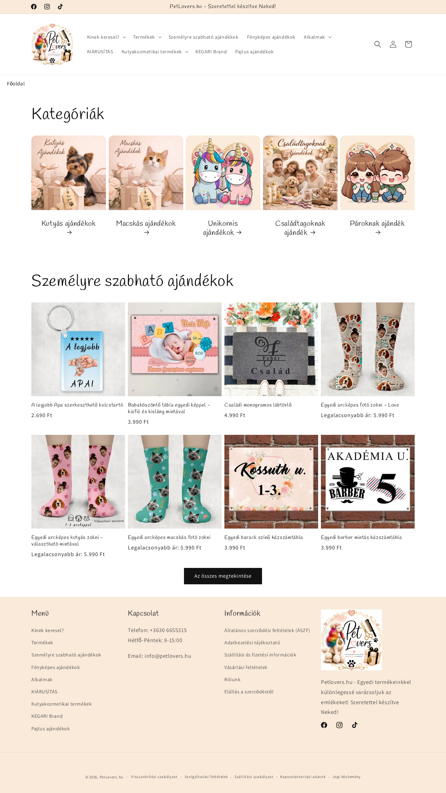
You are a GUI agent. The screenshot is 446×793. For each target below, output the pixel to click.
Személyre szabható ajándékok (66, 655)
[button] (106, 37)
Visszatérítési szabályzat (154, 776)
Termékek (42, 642)
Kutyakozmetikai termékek (61, 704)
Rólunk (232, 679)
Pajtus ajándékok (50, 728)
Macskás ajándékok (146, 223)
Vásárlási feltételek (246, 667)
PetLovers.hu (111, 777)
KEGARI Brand (47, 716)
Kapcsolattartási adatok (302, 776)
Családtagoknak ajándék (300, 228)
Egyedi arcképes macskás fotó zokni (169, 537)
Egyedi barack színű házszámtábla (263, 537)
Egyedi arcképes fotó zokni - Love (360, 405)
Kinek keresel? (47, 630)
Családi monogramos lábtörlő (258, 405)
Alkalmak (42, 679)
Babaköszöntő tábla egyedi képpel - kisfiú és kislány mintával (169, 408)
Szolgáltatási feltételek (206, 776)
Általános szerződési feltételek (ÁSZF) (267, 630)
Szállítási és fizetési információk (260, 655)
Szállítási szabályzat (254, 776)
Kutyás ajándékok (68, 223)
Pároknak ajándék (377, 223)
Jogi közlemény (346, 776)
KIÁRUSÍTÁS (44, 691)
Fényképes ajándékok (55, 667)
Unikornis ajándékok (220, 228)
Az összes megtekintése (223, 575)
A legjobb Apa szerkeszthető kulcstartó (77, 405)
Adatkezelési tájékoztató (252, 642)
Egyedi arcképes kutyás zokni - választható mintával (67, 541)
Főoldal (16, 83)
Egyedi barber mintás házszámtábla (361, 537)
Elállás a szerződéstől (249, 691)
